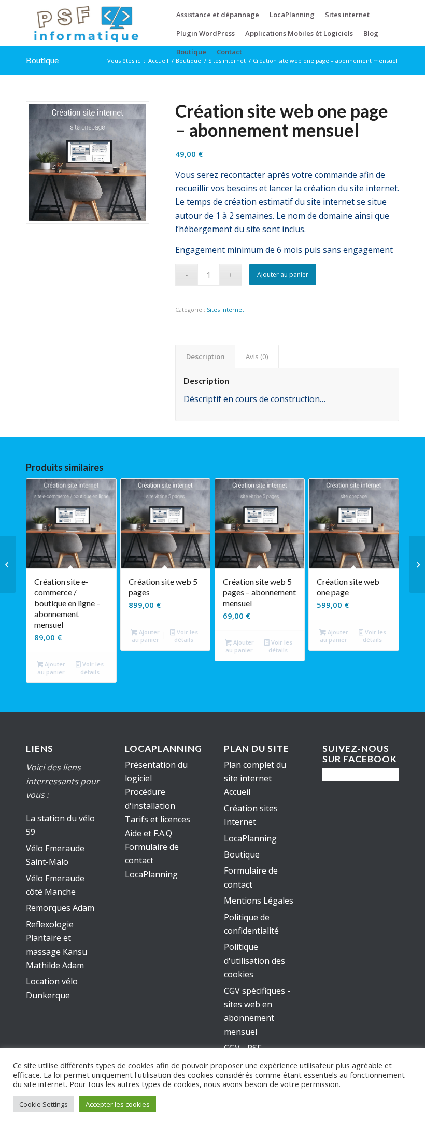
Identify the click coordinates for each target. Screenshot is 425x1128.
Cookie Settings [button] (43, 1104)
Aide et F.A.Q (148, 833)
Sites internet (225, 309)
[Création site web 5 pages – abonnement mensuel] (417, 564)
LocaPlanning (250, 838)
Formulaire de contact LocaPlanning (152, 860)
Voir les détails (92, 668)
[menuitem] (217, 14)
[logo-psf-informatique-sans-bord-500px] (85, 23)
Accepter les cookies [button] (118, 1104)
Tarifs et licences (157, 819)
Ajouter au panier (282, 274)
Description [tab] (205, 356)
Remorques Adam (60, 907)
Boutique (42, 60)
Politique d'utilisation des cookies (254, 960)
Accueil (237, 791)
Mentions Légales (258, 900)
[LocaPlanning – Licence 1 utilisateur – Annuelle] (8, 564)
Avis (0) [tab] (257, 356)
